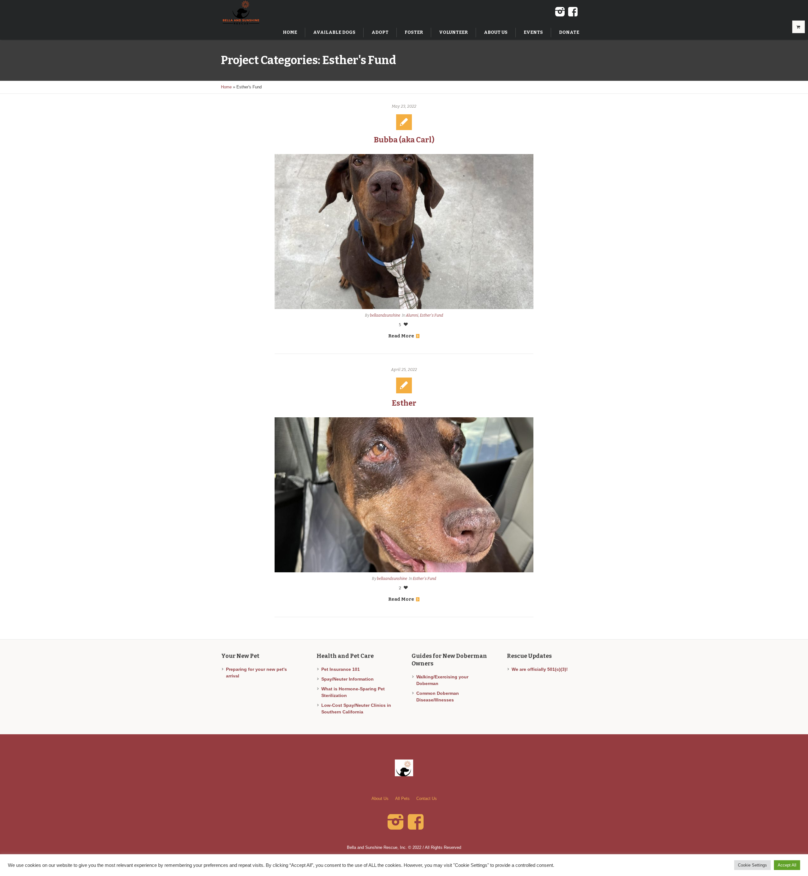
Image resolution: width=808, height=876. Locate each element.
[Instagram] (560, 12)
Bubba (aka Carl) (404, 139)
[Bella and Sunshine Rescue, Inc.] (404, 768)
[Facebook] (573, 12)
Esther (404, 403)
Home (226, 87)
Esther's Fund (431, 315)
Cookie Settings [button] (752, 865)
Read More (401, 336)
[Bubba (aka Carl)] (404, 231)
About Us (380, 798)
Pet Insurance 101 (340, 669)
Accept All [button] (787, 865)
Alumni (412, 315)
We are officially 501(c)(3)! (540, 669)
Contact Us (426, 798)
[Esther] (404, 494)
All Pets (402, 798)
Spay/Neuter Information (347, 679)
